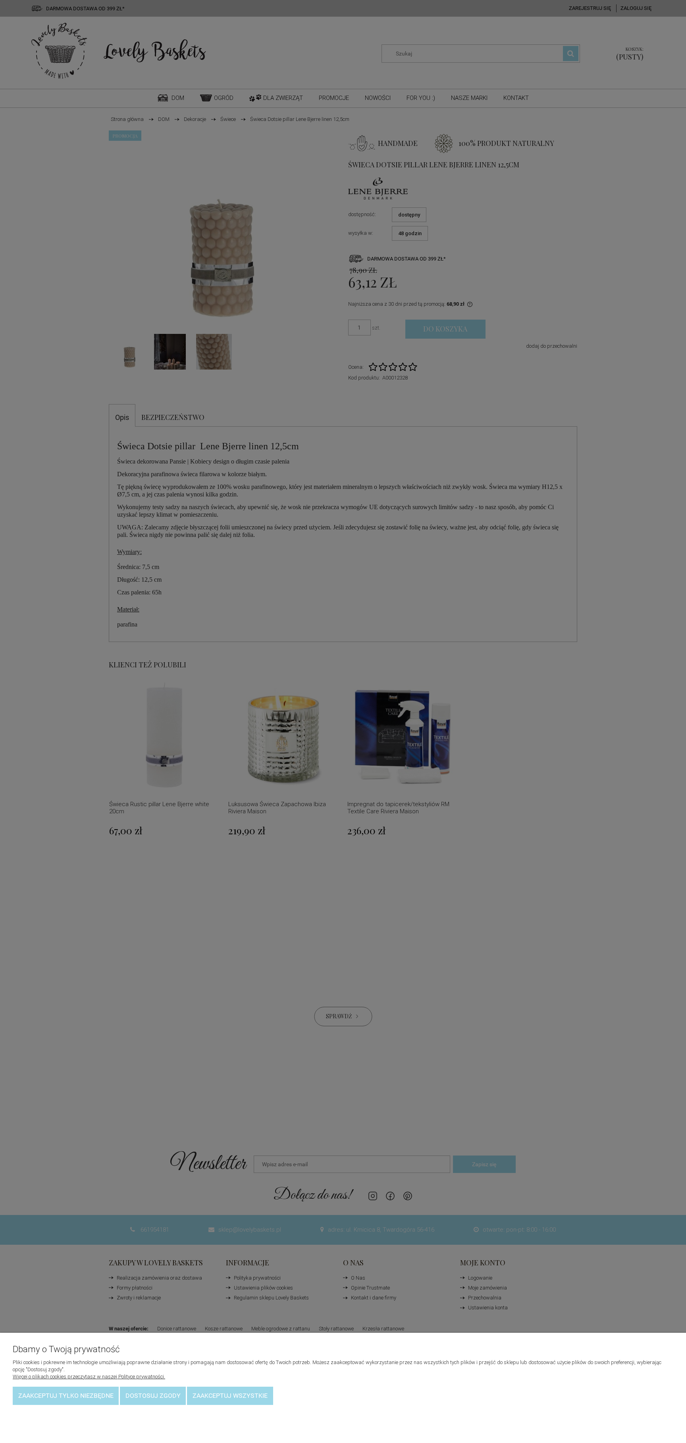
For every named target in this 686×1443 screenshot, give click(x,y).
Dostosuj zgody (153, 1395)
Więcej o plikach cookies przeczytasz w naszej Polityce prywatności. (89, 1377)
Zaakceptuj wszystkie (230, 1395)
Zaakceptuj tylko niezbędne (66, 1395)
